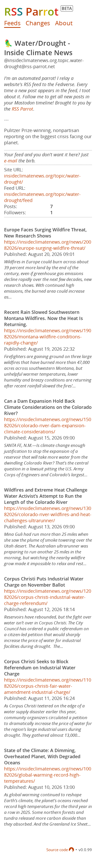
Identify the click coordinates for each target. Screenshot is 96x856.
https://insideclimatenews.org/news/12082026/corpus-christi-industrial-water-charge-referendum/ (47, 597)
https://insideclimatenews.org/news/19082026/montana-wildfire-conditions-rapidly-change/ (47, 336)
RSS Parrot (22, 109)
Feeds (12, 23)
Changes (38, 23)
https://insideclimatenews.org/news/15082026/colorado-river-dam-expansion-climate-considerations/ (47, 425)
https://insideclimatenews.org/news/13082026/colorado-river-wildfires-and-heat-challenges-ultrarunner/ (47, 514)
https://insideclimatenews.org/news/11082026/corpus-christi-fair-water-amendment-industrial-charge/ (47, 686)
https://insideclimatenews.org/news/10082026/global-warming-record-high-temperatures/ (47, 775)
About (63, 23)
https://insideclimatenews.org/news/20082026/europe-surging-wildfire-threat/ (47, 245)
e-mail (10, 161)
